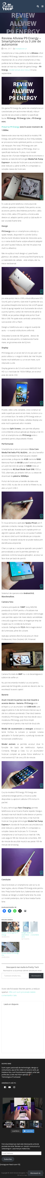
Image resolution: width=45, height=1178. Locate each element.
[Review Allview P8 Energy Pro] (10, 947)
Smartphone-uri (21, 49)
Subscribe (8, 1159)
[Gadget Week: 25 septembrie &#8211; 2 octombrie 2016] (30, 927)
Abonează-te (36, 976)
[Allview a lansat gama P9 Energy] (10, 927)
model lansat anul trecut (19, 70)
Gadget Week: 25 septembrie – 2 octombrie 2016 (30, 935)
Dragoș (25, 1175)
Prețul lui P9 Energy (10, 127)
